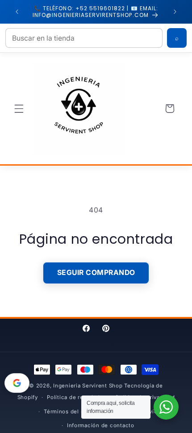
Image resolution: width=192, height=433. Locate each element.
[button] (18, 108)
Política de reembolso (76, 397)
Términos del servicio (73, 411)
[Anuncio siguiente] (175, 11)
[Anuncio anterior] (17, 11)
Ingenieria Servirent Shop (87, 386)
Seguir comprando (96, 272)
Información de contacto (100, 425)
